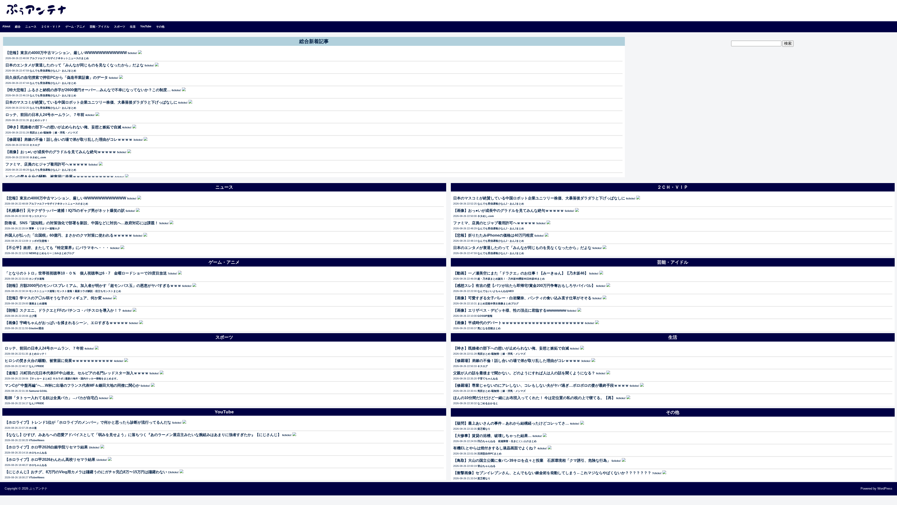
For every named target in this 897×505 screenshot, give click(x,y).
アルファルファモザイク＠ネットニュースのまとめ (59, 58)
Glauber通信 (36, 328)
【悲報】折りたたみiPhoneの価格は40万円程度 (493, 235)
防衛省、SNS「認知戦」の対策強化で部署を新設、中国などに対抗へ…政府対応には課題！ (81, 223)
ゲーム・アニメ (75, 26)
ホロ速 (33, 427)
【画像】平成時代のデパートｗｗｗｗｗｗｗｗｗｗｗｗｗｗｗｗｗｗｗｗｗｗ (518, 323)
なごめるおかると (487, 403)
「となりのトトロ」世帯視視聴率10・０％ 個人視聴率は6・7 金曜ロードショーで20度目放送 (86, 273)
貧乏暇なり (483, 428)
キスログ (35, 145)
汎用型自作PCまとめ (489, 453)
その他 (160, 26)
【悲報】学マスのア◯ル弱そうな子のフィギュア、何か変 (53, 298)
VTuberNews (36, 440)
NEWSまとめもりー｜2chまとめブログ (51, 253)
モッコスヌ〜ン (38, 216)
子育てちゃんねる (487, 378)
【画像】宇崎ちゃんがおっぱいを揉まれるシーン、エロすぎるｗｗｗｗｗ (66, 323)
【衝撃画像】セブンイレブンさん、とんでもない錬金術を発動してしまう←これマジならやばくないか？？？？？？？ (552, 473)
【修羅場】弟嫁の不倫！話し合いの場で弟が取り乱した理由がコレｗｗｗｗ (68, 139)
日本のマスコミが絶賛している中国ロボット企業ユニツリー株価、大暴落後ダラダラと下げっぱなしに (91, 102)
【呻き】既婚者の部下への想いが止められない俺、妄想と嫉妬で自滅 (63, 127)
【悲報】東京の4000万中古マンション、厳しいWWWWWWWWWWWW (66, 53)
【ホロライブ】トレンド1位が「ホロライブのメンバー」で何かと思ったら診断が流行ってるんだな (88, 422)
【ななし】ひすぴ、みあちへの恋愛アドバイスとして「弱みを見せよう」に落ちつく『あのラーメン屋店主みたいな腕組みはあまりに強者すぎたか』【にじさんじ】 (143, 435)
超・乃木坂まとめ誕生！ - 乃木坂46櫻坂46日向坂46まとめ (511, 278)
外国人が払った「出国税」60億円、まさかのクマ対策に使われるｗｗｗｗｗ (68, 235)
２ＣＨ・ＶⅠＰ (51, 26)
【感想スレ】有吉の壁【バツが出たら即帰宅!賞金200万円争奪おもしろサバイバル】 (524, 286)
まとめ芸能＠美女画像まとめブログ (498, 303)
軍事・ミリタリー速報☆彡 (44, 228)
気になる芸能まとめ (489, 328)
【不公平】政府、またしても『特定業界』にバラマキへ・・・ (57, 248)
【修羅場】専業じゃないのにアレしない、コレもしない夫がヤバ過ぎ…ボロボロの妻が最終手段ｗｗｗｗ (541, 385)
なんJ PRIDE (36, 366)
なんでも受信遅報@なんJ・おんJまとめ (53, 70)
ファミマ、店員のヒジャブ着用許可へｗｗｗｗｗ (46, 164)
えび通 (33, 315)
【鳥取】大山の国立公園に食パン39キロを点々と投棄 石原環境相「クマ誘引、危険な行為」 (532, 460)
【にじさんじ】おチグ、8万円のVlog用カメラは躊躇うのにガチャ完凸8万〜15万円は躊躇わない (86, 472)
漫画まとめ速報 (38, 303)
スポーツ (119, 26)
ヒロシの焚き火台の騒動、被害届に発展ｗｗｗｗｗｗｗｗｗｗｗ (59, 177)
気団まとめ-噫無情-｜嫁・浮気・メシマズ (54, 132)
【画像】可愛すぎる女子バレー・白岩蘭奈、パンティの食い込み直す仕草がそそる (522, 298)
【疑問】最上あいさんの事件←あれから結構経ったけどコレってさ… (511, 423)
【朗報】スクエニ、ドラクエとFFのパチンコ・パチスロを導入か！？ (63, 310)
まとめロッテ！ (39, 120)
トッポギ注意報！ (39, 240)
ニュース (30, 26)
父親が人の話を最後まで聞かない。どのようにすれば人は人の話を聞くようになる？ (524, 373)
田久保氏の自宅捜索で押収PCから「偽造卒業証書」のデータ (56, 77)
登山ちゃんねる (486, 466)
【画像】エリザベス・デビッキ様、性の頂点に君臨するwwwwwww (509, 310)
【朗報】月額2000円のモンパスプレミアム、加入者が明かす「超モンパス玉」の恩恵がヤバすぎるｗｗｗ (93, 286)
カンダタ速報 (36, 278)
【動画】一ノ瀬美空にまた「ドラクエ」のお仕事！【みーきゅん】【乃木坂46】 (520, 273)
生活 (132, 26)
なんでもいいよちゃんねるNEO (495, 291)
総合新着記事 (314, 41)
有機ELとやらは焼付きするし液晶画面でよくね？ (495, 448)
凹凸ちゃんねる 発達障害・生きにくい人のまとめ (507, 441)
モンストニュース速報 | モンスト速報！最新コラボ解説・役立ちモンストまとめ (75, 291)
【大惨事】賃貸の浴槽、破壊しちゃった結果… (492, 436)
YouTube (145, 26)
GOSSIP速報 (484, 315)
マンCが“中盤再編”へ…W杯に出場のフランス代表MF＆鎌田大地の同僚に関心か (72, 385)
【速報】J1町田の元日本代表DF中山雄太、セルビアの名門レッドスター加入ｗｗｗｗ (77, 373)
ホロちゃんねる (38, 452)
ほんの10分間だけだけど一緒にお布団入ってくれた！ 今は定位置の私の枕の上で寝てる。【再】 (534, 398)
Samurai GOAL (38, 391)
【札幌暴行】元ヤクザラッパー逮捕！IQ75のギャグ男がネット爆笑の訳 (65, 211)
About (6, 26)
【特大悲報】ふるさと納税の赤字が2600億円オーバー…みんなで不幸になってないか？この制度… (88, 90)
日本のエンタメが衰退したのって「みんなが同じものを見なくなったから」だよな (74, 65)
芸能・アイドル (99, 26)
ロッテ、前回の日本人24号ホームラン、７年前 (44, 115)
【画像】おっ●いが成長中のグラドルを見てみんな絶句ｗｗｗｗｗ (60, 152)
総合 (18, 26)
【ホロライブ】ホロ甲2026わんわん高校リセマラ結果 (50, 460)
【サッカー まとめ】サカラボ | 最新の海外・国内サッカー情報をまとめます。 (74, 378)
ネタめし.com (38, 157)
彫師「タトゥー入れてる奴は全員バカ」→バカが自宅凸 (51, 398)
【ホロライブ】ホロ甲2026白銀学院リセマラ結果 (46, 447)
